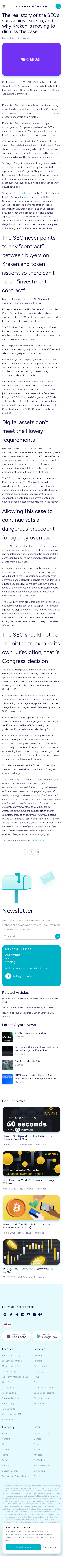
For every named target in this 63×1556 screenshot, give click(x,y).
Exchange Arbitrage (12, 1361)
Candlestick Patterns (44, 1393)
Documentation (41, 1366)
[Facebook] (5, 1315)
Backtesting (8, 1403)
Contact (6, 1449)
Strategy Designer (11, 1398)
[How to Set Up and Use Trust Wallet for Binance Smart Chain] (31, 1119)
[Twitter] (11, 1315)
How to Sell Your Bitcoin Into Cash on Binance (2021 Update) (28, 1014)
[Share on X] (31, 852)
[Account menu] (58, 6)
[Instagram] (35, 1315)
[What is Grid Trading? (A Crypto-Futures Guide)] (31, 1251)
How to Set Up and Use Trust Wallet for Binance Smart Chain (30, 1000)
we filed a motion (19, 193)
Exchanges (39, 1403)
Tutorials (38, 1361)
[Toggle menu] (3, 6)
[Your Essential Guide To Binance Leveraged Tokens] (31, 1163)
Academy (38, 1371)
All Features (8, 1419)
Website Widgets (42, 1465)
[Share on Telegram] (38, 852)
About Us (6, 1433)
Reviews (38, 1449)
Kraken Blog (38, 840)
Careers (6, 1439)
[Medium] (40, 1315)
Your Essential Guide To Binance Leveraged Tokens (28, 1007)
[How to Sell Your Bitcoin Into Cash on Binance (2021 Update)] (31, 1207)
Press (4, 1444)
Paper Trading (9, 1393)
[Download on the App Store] (16, 1336)
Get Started (39, 1355)
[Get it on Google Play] (46, 1336)
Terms (5, 1455)
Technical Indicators (43, 1387)
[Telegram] (17, 1315)
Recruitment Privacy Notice (15, 1476)
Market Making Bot (11, 1366)
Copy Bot (7, 1382)
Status (37, 1476)
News (36, 1377)
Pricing (37, 1444)
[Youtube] (29, 1315)
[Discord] (23, 1315)
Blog (36, 1382)
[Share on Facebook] (25, 852)
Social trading (9, 1371)
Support (6, 1465)
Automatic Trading (11, 1355)
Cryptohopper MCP (11, 1414)
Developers (39, 1471)
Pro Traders (39, 1460)
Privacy (5, 1460)
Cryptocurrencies (42, 1433)
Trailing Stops (9, 1387)
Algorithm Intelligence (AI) (15, 1377)
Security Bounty (10, 1471)
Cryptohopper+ (41, 1398)
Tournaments (8, 1409)
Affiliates (38, 1455)
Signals (37, 1439)
